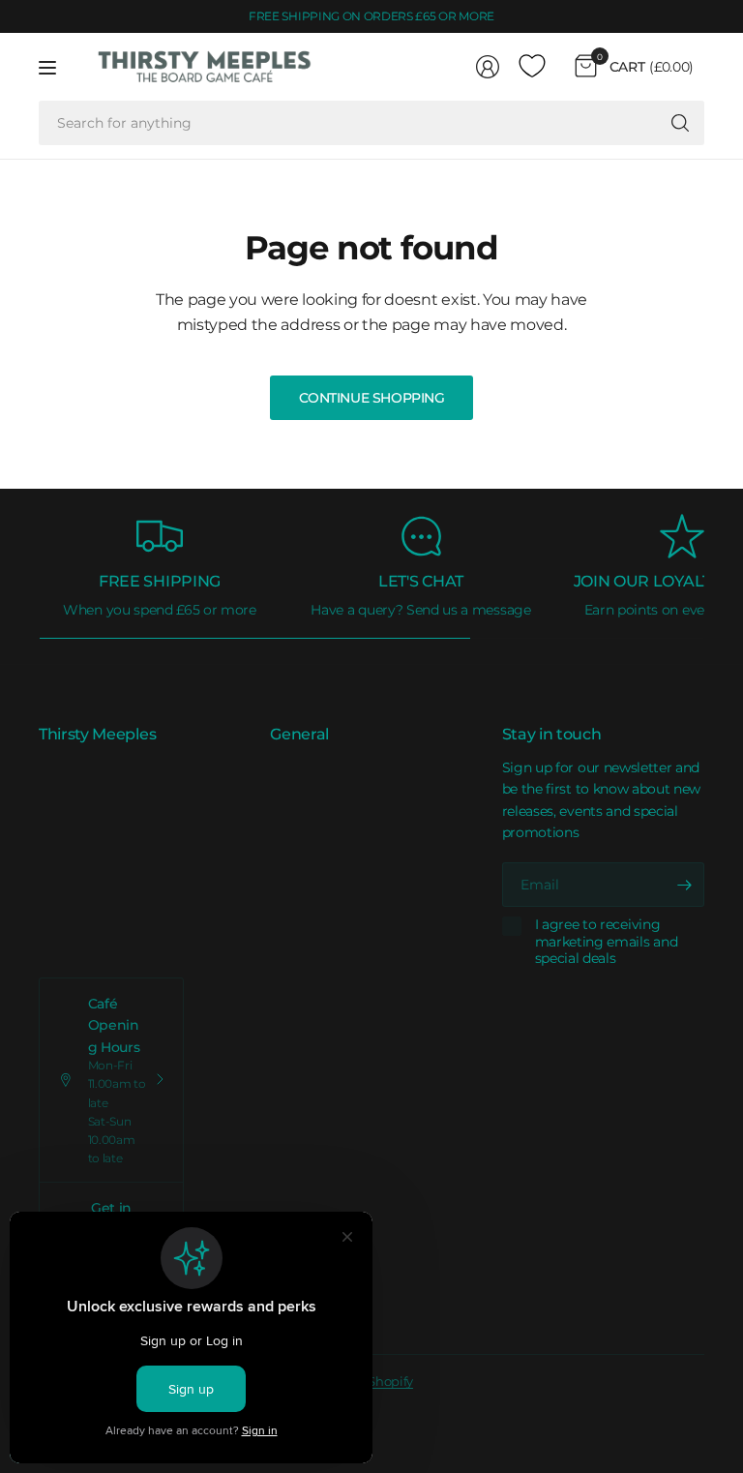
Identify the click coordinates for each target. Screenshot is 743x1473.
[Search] (680, 123)
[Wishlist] (532, 67)
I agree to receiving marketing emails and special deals (606, 942)
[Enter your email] (685, 884)
